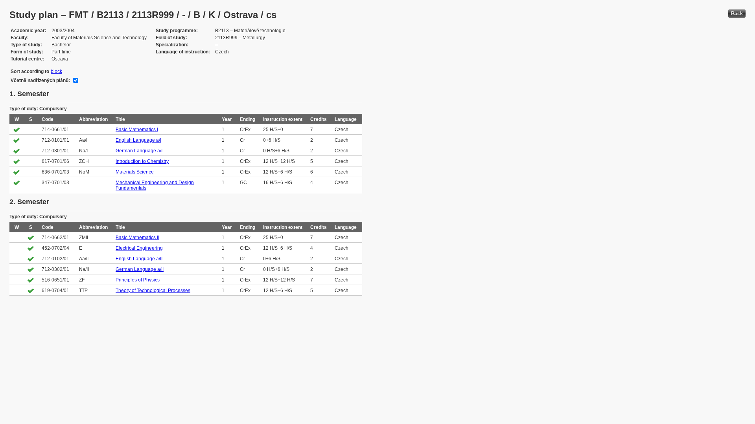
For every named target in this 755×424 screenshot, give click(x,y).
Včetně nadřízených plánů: (40, 80)
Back (737, 13)
